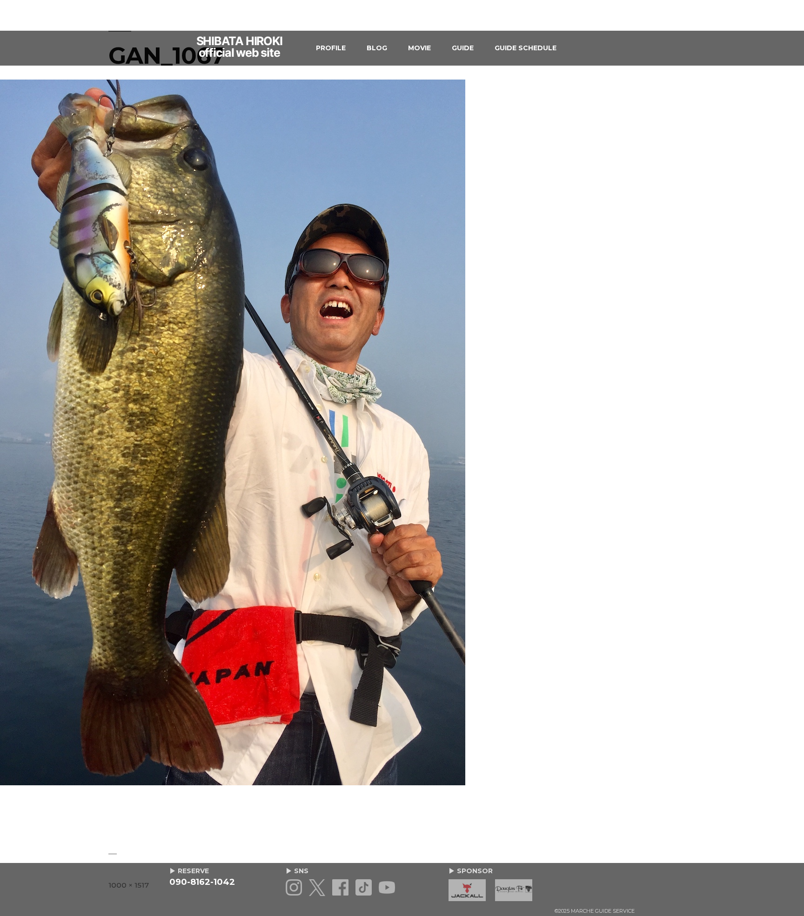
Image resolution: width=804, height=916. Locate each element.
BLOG (377, 48)
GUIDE (463, 48)
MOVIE (419, 48)
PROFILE (331, 48)
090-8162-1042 (202, 882)
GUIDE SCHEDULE (525, 48)
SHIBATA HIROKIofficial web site (239, 47)
